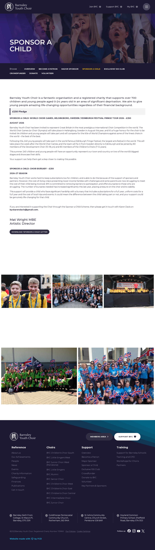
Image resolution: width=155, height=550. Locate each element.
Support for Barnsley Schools (131, 453)
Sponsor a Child (90, 465)
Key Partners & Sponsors (94, 486)
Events (15, 469)
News (14, 465)
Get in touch (18, 490)
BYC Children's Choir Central (60, 493)
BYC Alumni (52, 474)
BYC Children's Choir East (59, 488)
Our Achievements (21, 457)
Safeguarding (19, 477)
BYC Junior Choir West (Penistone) (57, 463)
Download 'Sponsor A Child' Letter (29, 232)
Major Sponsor (89, 461)
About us (16, 453)
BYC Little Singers (55, 470)
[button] (95, 7)
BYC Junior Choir (55, 503)
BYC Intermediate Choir (58, 498)
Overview (86, 453)
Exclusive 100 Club (91, 469)
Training (122, 447)
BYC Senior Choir (55, 479)
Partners (121, 465)
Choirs (50, 447)
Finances (16, 482)
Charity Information (22, 473)
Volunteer (87, 482)
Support (87, 447)
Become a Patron (90, 457)
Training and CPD (126, 457)
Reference (19, 447)
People (15, 461)
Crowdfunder (88, 473)
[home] (18, 6)
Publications (18, 486)
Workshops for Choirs (128, 461)
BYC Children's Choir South (60, 453)
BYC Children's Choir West (59, 484)
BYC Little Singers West (58, 457)
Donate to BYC (89, 477)
